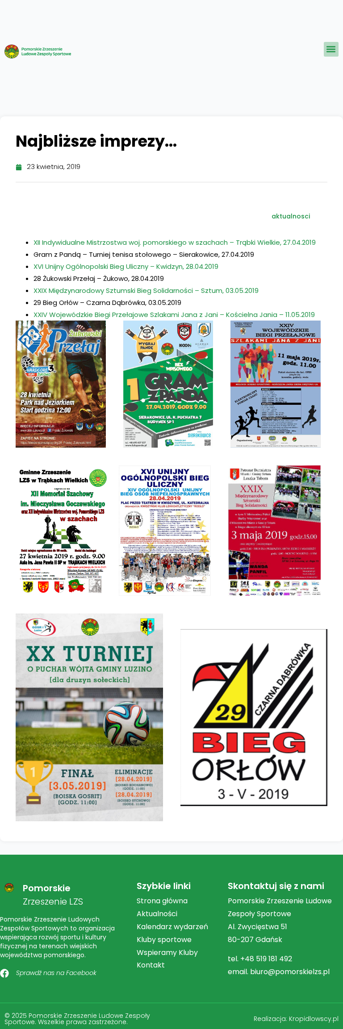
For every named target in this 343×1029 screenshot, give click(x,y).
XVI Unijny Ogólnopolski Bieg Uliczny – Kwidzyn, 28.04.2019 (125, 266)
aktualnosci (291, 216)
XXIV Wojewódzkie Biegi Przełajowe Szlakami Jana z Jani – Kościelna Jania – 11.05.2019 (174, 314)
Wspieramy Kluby (167, 952)
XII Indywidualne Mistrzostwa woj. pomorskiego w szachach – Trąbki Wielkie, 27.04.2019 (174, 242)
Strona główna (162, 901)
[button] (331, 49)
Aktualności (157, 914)
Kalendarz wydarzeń (172, 927)
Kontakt (151, 965)
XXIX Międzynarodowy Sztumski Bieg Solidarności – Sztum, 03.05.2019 (146, 290)
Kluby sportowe (164, 939)
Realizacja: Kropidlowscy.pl (296, 1018)
